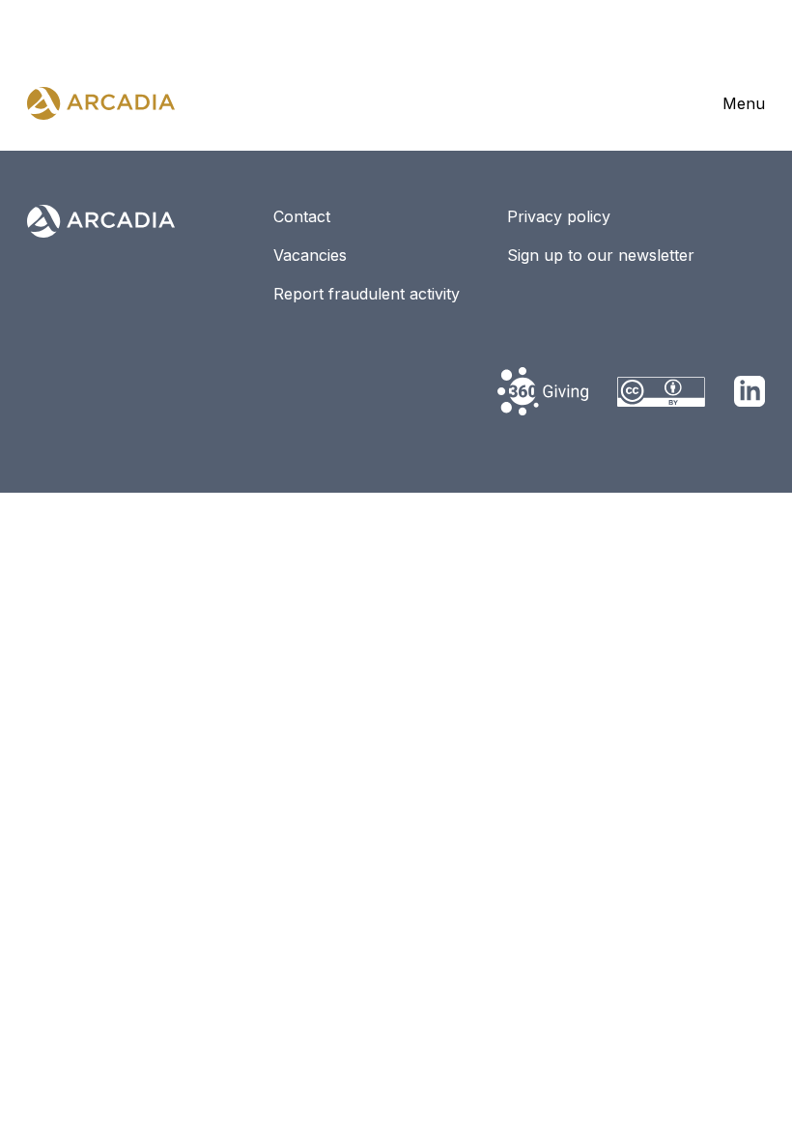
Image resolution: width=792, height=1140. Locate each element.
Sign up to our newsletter (600, 255)
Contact (301, 216)
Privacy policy (558, 216)
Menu (743, 103)
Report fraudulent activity (366, 293)
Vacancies (310, 255)
